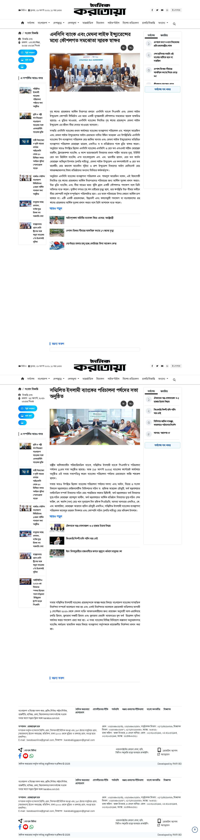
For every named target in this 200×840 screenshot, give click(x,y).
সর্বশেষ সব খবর (163, 89)
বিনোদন (100, 23)
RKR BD (177, 763)
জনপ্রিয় (164, 35)
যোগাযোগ (79, 712)
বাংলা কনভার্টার (153, 709)
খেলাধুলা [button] (72, 23)
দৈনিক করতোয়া (82, 709)
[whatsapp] (31, 756)
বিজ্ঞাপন (167, 709)
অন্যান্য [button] (162, 23)
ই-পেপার (176, 10)
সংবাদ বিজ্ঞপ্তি (31, 33)
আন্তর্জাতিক (87, 23)
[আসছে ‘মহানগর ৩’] (162, 434)
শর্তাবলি (115, 709)
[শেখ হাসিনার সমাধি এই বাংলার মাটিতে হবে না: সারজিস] (162, 57)
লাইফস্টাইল (113, 23)
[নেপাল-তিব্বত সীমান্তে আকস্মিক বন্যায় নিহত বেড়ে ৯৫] (162, 72)
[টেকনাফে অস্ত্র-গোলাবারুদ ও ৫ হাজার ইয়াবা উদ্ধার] (162, 399)
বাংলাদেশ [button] (43, 23)
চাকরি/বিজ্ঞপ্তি (148, 23)
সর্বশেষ (30, 23)
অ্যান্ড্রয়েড (165, 754)
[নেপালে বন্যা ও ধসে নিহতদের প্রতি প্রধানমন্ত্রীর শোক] (162, 44)
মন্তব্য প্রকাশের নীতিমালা (132, 709)
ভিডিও (24, 10)
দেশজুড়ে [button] (57, 23)
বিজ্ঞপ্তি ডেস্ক (27, 39)
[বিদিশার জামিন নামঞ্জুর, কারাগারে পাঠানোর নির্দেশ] (162, 423)
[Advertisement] (32, 289)
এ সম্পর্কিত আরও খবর (31, 78)
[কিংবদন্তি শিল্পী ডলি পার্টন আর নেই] (162, 411)
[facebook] (20, 756)
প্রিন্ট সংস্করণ (30, 52)
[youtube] (25, 756)
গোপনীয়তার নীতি (100, 709)
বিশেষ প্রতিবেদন (131, 23)
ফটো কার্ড (28, 60)
